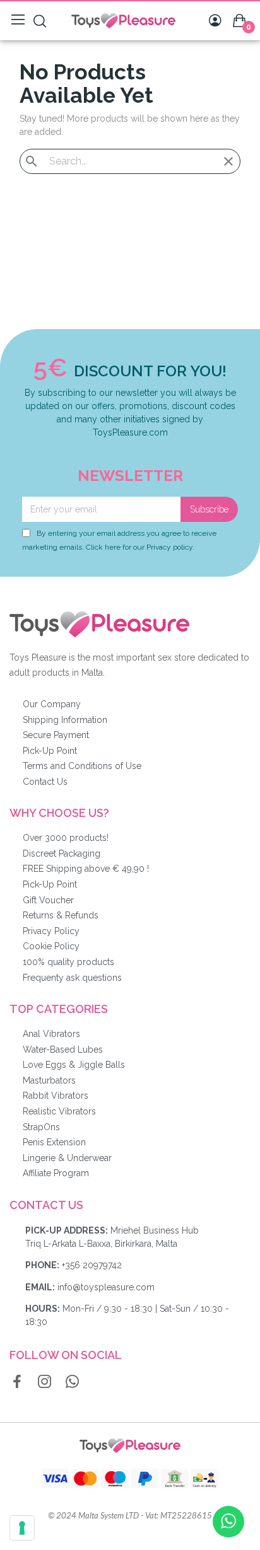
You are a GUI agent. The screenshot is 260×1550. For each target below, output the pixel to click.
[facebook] (17, 1382)
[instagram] (44, 1382)
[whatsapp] (72, 1382)
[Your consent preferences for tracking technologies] (22, 1528)
